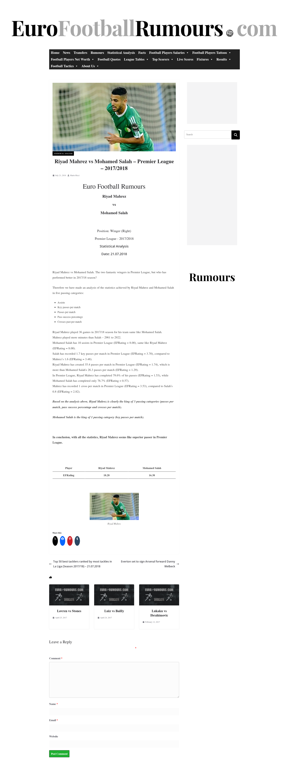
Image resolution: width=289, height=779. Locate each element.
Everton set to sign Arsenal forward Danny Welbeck (148, 564)
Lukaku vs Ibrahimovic (159, 613)
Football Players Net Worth (70, 59)
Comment (55, 658)
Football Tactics (62, 66)
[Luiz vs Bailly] (114, 586)
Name (53, 704)
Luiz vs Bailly (114, 610)
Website (53, 736)
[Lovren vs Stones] (69, 586)
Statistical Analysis (121, 52)
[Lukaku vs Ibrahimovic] (159, 586)
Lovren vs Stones (69, 610)
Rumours (97, 52)
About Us (88, 66)
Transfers (80, 52)
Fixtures (203, 59)
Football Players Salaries (167, 52)
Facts (142, 52)
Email (53, 720)
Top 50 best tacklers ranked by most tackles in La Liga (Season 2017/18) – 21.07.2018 (82, 564)
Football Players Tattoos (209, 52)
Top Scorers (160, 59)
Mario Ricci (74, 175)
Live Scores (185, 59)
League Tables (134, 59)
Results (221, 59)
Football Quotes (109, 59)
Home (55, 52)
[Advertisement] (212, 103)
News (66, 52)
